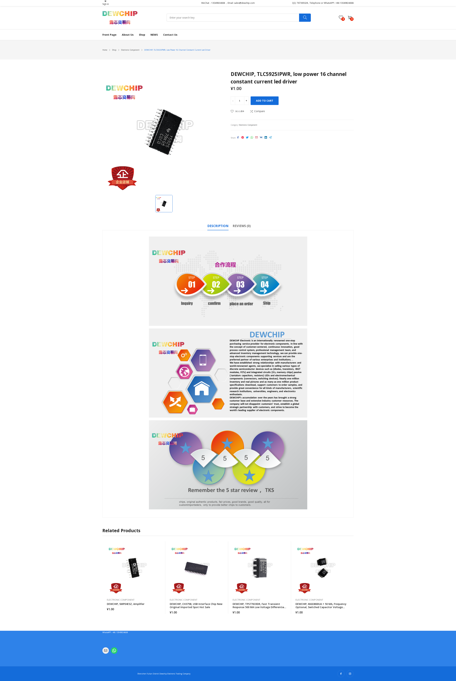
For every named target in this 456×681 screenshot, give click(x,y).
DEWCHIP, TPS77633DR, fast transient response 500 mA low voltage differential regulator (259, 607)
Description (218, 226)
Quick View (160, 544)
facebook (340, 673)
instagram (350, 673)
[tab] (218, 226)
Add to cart (264, 100)
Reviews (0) (242, 226)
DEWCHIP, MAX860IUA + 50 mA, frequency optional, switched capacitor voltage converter (321, 607)
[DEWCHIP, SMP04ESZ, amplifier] (134, 568)
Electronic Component (248, 125)
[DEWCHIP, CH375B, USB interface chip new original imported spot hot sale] (197, 568)
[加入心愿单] (160, 552)
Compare (259, 111)
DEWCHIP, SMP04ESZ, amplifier (125, 604)
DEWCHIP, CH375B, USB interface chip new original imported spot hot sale (196, 605)
